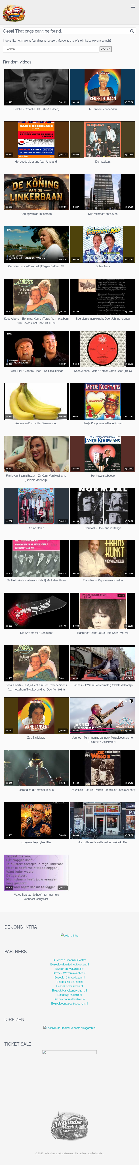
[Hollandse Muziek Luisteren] (14, 14)
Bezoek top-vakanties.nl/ (69, 969)
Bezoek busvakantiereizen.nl (69, 990)
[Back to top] (133, 1157)
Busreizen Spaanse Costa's (69, 960)
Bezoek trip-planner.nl (69, 982)
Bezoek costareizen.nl (69, 986)
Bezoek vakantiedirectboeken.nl (69, 964)
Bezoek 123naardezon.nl (69, 977)
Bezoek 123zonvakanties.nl (69, 973)
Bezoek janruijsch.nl (69, 995)
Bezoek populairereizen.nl (69, 999)
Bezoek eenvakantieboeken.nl (69, 1003)
